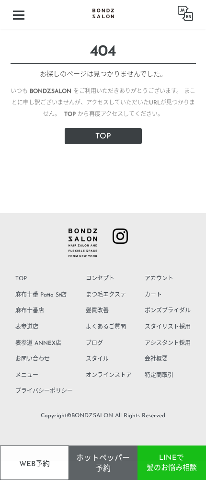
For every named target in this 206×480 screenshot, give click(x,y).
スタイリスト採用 (168, 327)
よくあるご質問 (106, 327)
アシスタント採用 (168, 343)
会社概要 (156, 359)
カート (153, 295)
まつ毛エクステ (106, 295)
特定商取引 (159, 375)
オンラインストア (109, 375)
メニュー (26, 375)
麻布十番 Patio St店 (41, 295)
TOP (103, 136)
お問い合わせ (32, 359)
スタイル (97, 359)
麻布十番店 (29, 311)
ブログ (94, 343)
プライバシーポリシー (44, 391)
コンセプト (100, 279)
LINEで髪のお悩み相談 (172, 463)
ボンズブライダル (168, 311)
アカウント (159, 279)
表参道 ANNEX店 (38, 343)
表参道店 (26, 327)
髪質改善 (97, 311)
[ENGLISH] (185, 14)
